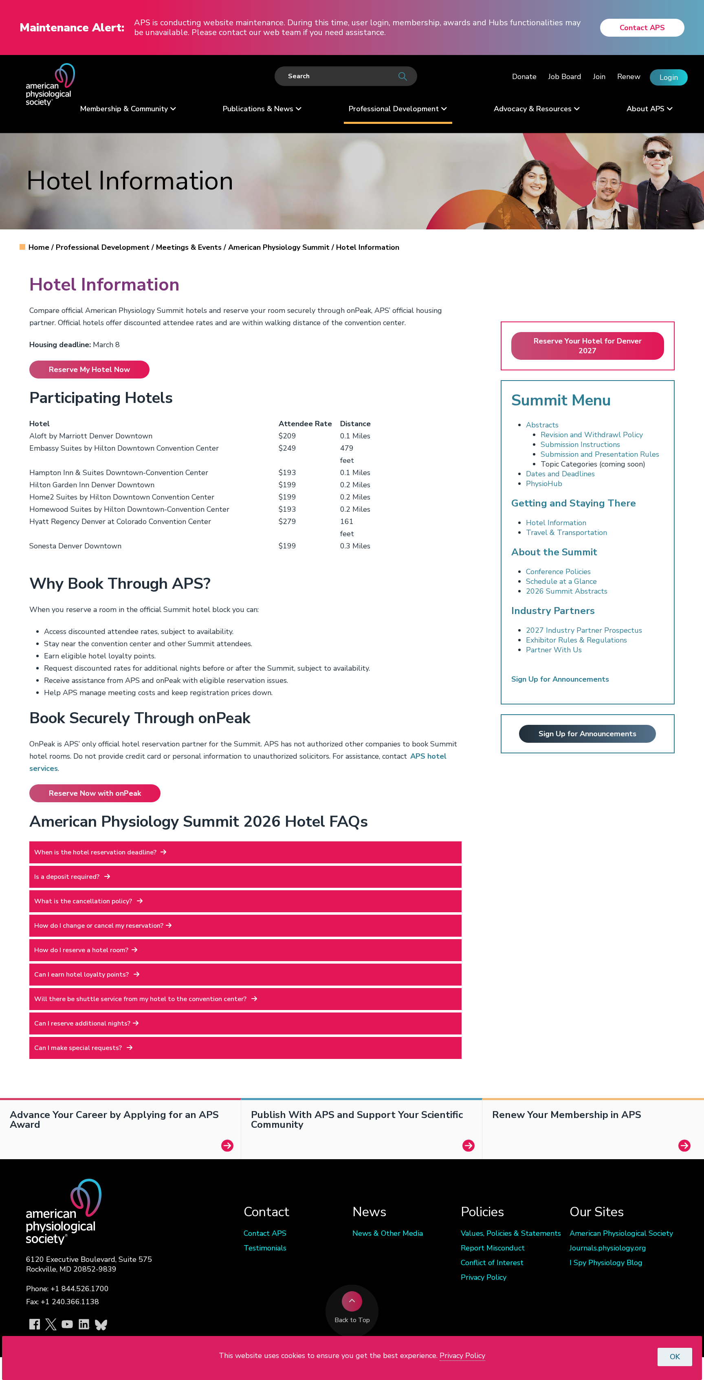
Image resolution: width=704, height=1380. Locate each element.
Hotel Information (556, 523)
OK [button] (675, 1357)
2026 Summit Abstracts (566, 591)
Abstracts (542, 425)
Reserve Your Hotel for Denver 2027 (588, 346)
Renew (628, 76)
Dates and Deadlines (560, 474)
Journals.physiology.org (608, 1248)
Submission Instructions (580, 444)
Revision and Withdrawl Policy (592, 435)
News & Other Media (387, 1233)
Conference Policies (558, 572)
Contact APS (642, 28)
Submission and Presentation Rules (600, 454)
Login (669, 77)
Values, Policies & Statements (511, 1233)
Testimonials (265, 1248)
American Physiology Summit (280, 247)
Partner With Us (554, 650)
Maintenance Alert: (72, 27)
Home (40, 247)
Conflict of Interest (492, 1263)
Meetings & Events (190, 247)
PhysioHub (544, 484)
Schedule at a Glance (561, 581)
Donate (524, 76)
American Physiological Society (621, 1233)
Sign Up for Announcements (587, 734)
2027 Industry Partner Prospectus (584, 630)
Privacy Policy (483, 1277)
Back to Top (352, 1320)
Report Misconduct (493, 1248)
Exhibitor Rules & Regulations (576, 640)
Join (599, 76)
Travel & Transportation (566, 532)
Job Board (564, 76)
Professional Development (104, 247)
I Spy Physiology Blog (606, 1263)
